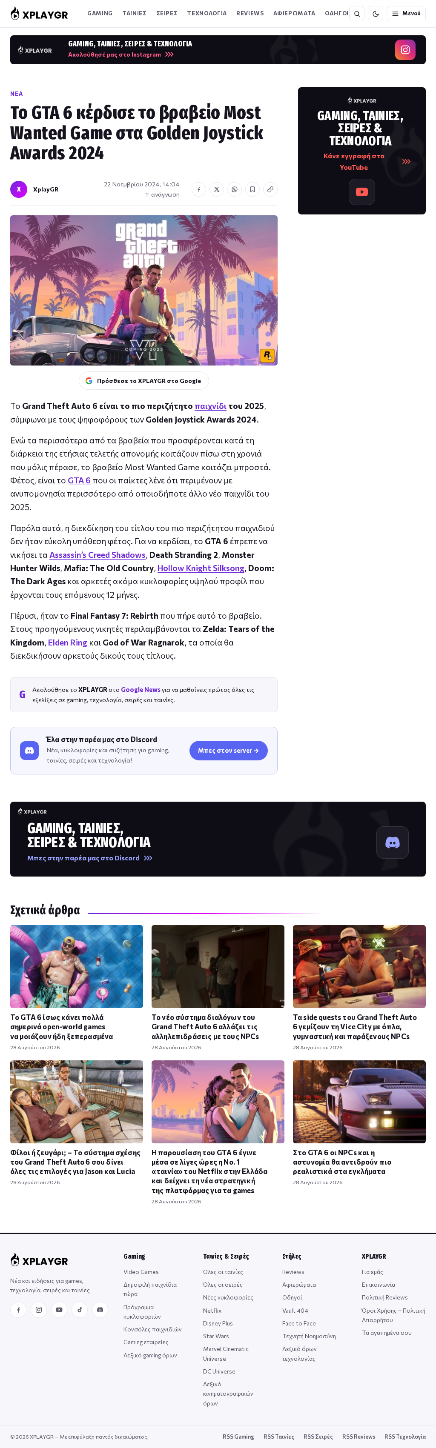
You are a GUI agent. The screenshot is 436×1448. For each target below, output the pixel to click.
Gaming (100, 13)
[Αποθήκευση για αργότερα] (252, 189)
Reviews (250, 13)
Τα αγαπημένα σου (387, 1332)
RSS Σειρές (318, 1436)
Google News (141, 689)
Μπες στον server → (228, 750)
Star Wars (216, 1335)
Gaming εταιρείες (146, 1341)
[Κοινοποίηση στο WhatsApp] (234, 189)
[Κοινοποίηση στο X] (216, 189)
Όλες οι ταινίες (223, 1271)
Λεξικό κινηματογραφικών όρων (228, 1393)
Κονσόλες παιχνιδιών (152, 1329)
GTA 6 (79, 480)
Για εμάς (372, 1271)
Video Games (141, 1271)
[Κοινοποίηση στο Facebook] (199, 189)
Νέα (16, 93)
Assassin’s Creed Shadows (97, 555)
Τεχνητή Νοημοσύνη (309, 1335)
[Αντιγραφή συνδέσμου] (270, 189)
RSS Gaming (238, 1436)
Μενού (411, 13)
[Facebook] (18, 1310)
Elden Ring (67, 642)
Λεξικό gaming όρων (150, 1355)
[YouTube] (59, 1310)
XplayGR (45, 189)
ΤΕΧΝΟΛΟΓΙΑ (207, 13)
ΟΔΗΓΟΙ (337, 13)
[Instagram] (39, 1310)
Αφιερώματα (299, 1284)
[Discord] (100, 1310)
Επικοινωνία (378, 1284)
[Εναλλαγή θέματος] (375, 13)
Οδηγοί (292, 1297)
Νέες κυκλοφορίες (228, 1297)
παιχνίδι (211, 406)
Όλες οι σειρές (223, 1284)
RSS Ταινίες (279, 1436)
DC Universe (219, 1371)
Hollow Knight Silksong (201, 568)
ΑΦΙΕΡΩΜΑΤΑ (294, 13)
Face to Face (299, 1323)
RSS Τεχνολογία (405, 1436)
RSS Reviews (358, 1436)
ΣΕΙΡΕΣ (167, 13)
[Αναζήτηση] (356, 13)
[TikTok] (80, 1310)
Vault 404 (295, 1310)
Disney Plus (218, 1323)
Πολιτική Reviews (385, 1297)
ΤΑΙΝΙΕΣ (134, 13)
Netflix (212, 1310)
